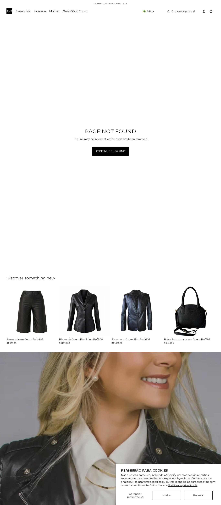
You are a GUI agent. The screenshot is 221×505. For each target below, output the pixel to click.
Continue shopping (110, 151)
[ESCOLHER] (52, 331)
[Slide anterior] (11, 311)
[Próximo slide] (52, 311)
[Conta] (203, 11)
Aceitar (166, 495)
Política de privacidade (182, 485)
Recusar (198, 495)
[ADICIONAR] (209, 331)
